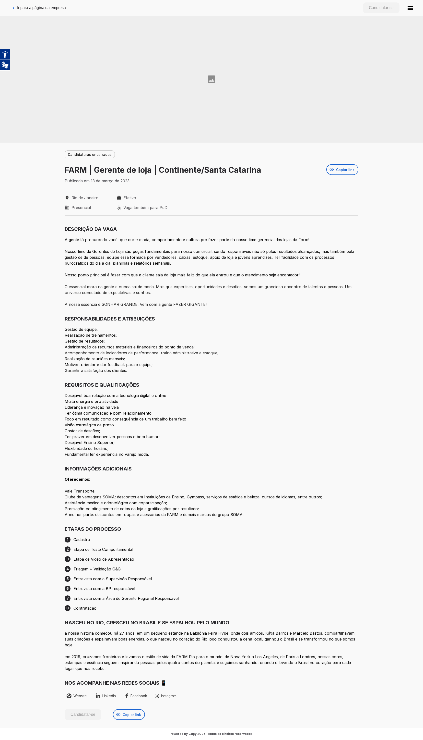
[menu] (410, 7)
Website (80, 696)
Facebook (138, 696)
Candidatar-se (381, 8)
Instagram (168, 696)
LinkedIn (109, 696)
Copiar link (345, 170)
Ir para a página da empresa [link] (41, 8)
